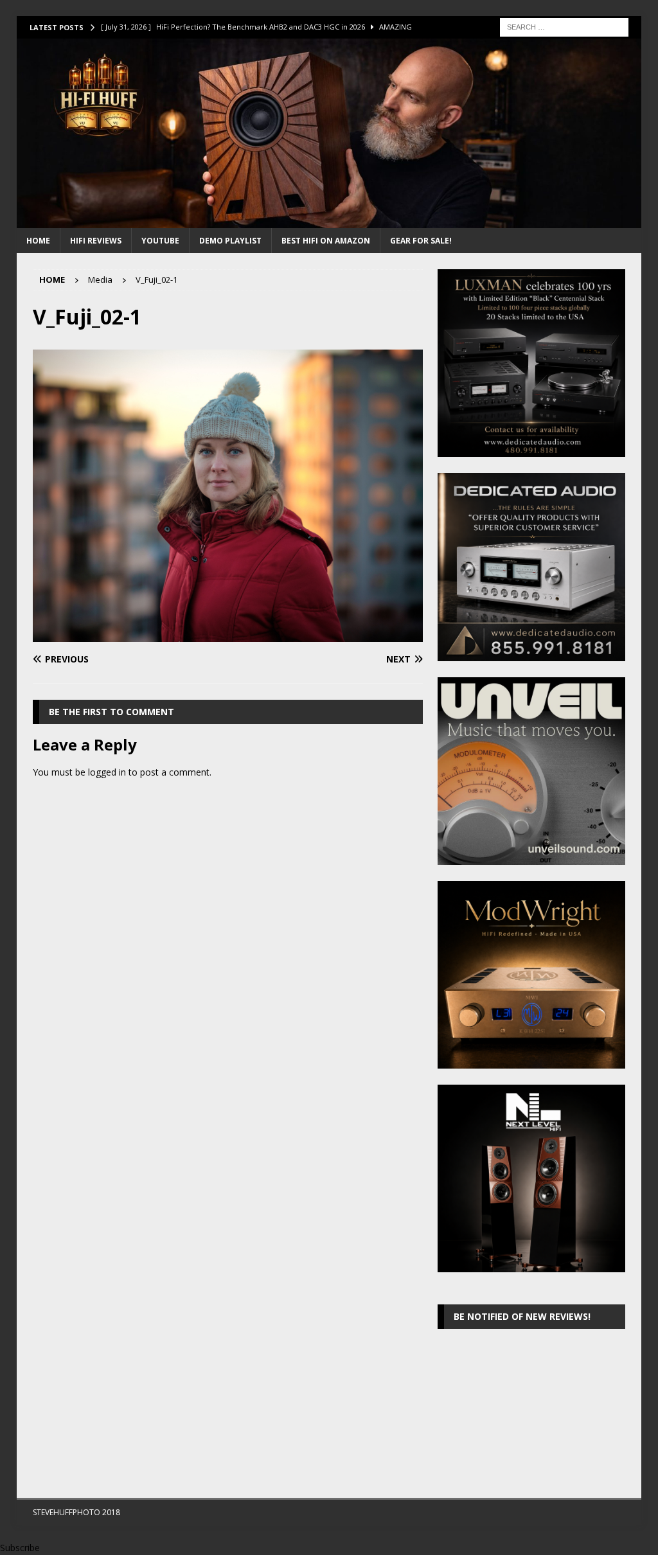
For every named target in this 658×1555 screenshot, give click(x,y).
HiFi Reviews (95, 240)
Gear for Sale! (421, 240)
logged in (107, 772)
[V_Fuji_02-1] (228, 634)
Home (38, 240)
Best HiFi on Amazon (325, 240)
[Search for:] (564, 26)
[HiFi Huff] (329, 221)
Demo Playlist (230, 240)
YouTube (160, 240)
